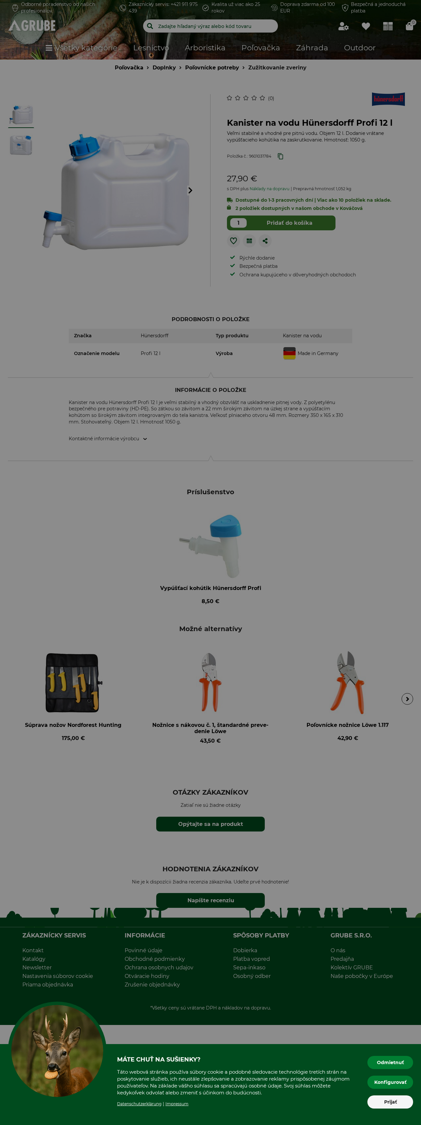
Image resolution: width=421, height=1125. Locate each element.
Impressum (176, 1103)
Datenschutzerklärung (139, 1103)
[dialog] (210, 562)
